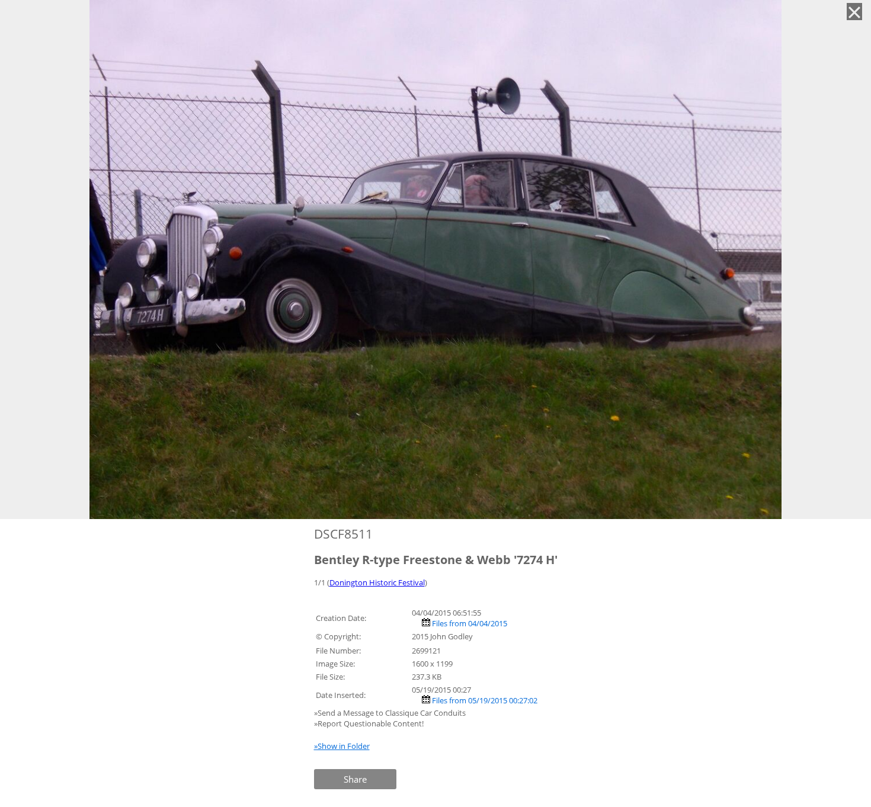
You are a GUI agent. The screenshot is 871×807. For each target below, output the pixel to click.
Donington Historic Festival (377, 582)
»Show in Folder (342, 746)
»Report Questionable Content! (369, 723)
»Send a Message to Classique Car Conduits (390, 712)
